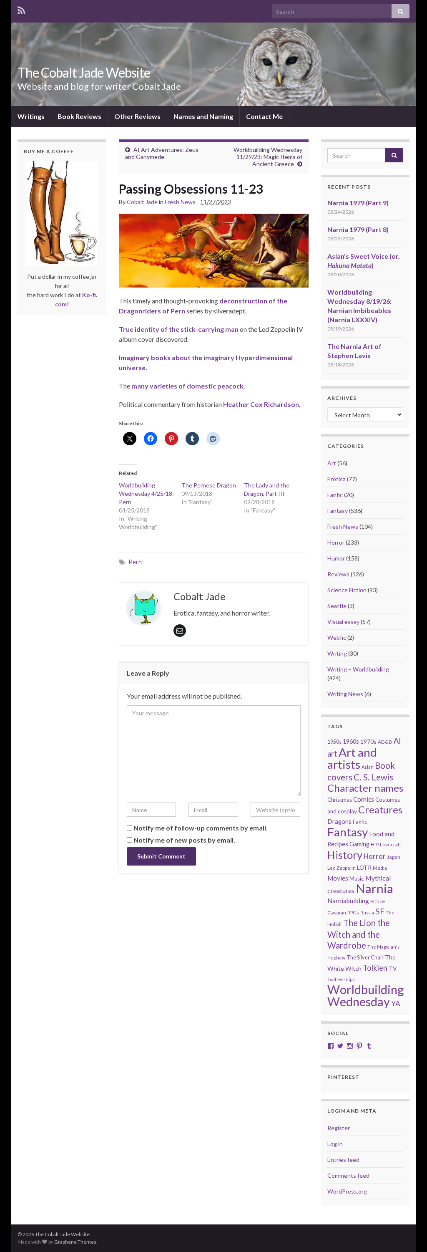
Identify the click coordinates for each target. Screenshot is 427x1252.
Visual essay (343, 621)
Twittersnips (341, 979)
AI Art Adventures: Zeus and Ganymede (161, 153)
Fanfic (335, 494)
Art (331, 463)
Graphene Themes (75, 1242)
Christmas (339, 799)
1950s (334, 742)
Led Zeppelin (341, 868)
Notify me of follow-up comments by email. (200, 828)
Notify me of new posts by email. (184, 840)
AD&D (385, 742)
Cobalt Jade (142, 201)
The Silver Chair (365, 957)
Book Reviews (79, 116)
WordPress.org (347, 1191)
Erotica (336, 478)
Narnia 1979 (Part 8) (358, 229)
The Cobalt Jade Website (84, 72)
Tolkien (375, 967)
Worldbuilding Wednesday (365, 995)
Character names (365, 788)
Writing (337, 653)
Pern (135, 561)
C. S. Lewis (373, 777)
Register (338, 1127)
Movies (337, 878)
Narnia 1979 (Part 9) (358, 203)
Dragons (339, 821)
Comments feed (348, 1175)
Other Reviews (137, 116)
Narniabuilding (348, 900)
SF (379, 911)
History (344, 854)
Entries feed (343, 1159)
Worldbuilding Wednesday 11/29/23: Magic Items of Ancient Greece (268, 156)
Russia (367, 912)
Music (356, 878)
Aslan (368, 767)
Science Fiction (347, 589)
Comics (363, 799)
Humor (336, 558)
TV (393, 968)
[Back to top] (408, 1233)
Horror (335, 542)
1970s (368, 741)
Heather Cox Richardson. (262, 404)
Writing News (345, 693)
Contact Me (264, 116)
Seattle (337, 605)
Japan (393, 857)
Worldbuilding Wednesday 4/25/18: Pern (146, 493)
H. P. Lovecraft (386, 844)
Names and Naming (203, 116)
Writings (31, 116)
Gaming (359, 844)
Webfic (336, 637)
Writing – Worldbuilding (358, 669)
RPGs (353, 912)
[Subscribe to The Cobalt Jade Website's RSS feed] (21, 9)
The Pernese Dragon (208, 485)
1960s (351, 741)
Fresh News (180, 201)
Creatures (380, 809)
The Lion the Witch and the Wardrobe (358, 934)
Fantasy (337, 510)
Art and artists (352, 758)
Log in (335, 1143)
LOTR (364, 867)
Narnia (374, 888)
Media (380, 868)
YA (395, 1003)
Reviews (338, 574)
